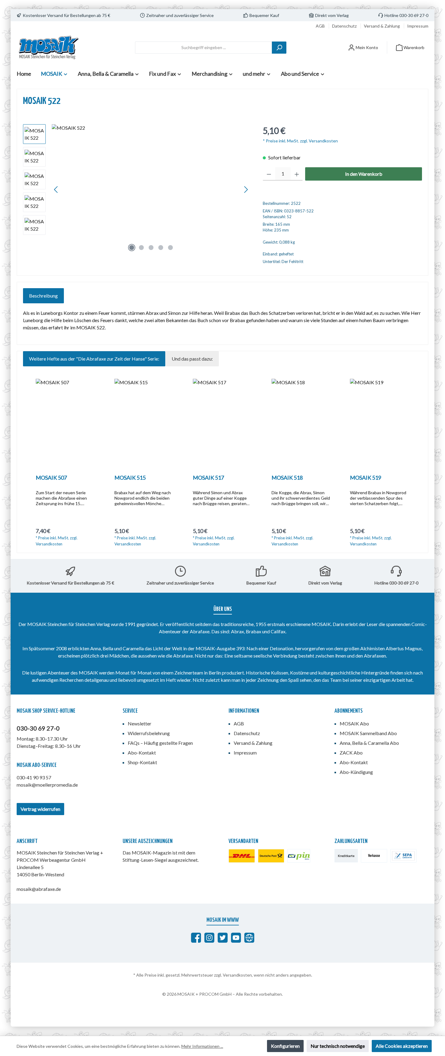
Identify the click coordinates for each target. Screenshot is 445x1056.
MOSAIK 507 (51, 477)
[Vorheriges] (56, 189)
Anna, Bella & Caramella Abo (369, 743)
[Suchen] (279, 48)
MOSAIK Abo (354, 723)
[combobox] (203, 48)
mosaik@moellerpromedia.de (47, 785)
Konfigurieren (285, 1046)
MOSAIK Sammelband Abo (368, 733)
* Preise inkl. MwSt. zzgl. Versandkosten (300, 140)
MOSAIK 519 (365, 477)
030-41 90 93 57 (34, 777)
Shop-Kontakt (142, 762)
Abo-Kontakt (142, 752)
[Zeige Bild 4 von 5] (160, 247)
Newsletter (139, 723)
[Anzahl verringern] (269, 174)
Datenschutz (345, 25)
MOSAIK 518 (287, 477)
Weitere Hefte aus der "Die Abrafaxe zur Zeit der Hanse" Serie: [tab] (94, 358)
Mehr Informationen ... (202, 1046)
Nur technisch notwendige (338, 1046)
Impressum (417, 25)
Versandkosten (237, 975)
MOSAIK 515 (130, 477)
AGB (321, 25)
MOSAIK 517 (208, 477)
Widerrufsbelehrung (149, 733)
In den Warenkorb (363, 174)
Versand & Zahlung (382, 25)
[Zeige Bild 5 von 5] (170, 247)
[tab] (43, 295)
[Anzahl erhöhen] (297, 174)
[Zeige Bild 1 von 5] (131, 247)
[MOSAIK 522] (151, 189)
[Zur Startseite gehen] (48, 47)
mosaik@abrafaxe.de (39, 889)
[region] (137, 189)
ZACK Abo (351, 752)
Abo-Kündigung (356, 772)
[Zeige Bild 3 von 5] (151, 247)
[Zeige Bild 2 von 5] (141, 247)
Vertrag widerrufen (40, 809)
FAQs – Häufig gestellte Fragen (160, 743)
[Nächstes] (245, 189)
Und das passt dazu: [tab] (192, 358)
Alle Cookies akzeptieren (402, 1046)
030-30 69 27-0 (38, 728)
